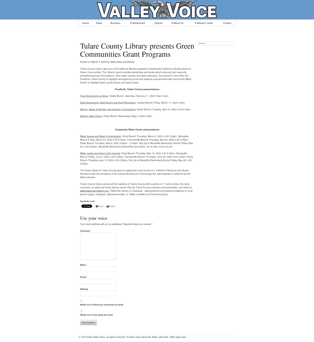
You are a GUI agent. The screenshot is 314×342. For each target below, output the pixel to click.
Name (83, 264)
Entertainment (137, 22)
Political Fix (178, 22)
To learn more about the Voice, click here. (147, 337)
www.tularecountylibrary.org (94, 190)
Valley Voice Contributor (122, 61)
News (99, 22)
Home (85, 22)
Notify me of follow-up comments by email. (102, 304)
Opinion (159, 22)
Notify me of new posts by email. (96, 314)
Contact (227, 22)
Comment (85, 230)
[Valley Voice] (157, 17)
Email (83, 276)
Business (115, 22)
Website (84, 289)
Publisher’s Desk (204, 22)
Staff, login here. (178, 337)
